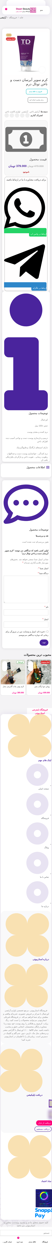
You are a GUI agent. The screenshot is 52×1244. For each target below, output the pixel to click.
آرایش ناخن (35, 111)
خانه (21, 17)
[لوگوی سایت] (26, 10)
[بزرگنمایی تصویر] (42, 70)
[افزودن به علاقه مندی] (30, 668)
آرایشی (3, 17)
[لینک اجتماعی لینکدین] (12, 115)
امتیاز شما (43, 568)
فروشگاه (13, 17)
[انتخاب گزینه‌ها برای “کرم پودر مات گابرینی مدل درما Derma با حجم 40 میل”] (4, 663)
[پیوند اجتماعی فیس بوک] (27, 115)
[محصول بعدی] (1, 25)
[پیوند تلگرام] (6, 115)
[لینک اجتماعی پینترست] (17, 115)
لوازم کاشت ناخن (12, 111)
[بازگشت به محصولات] (5, 25)
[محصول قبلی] (8, 25)
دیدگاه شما (43, 573)
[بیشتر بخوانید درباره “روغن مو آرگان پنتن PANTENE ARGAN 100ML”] (30, 663)
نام (46, 607)
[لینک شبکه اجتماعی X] (22, 115)
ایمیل (45, 619)
